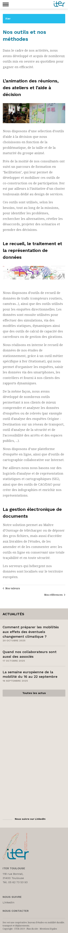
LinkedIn (8, 902)
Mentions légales (48, 928)
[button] (5, 4)
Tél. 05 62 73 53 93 (15, 882)
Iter (8, 18)
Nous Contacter (16, 910)
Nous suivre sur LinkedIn (30, 818)
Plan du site (32, 928)
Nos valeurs (12, 588)
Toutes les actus (34, 693)
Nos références (53, 594)
